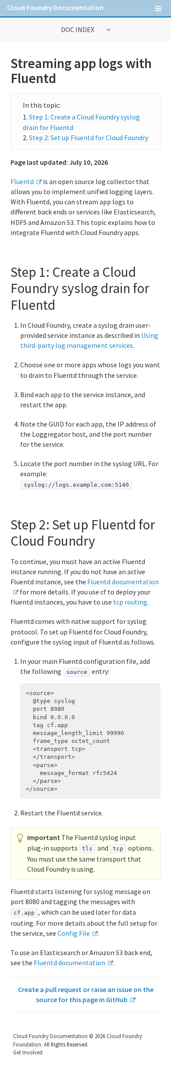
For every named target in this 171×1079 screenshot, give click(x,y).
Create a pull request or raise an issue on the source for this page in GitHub (85, 994)
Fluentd (22, 181)
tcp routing (130, 601)
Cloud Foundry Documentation (55, 7)
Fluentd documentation (69, 962)
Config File (73, 933)
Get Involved (28, 1052)
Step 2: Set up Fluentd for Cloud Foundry (88, 137)
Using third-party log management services (89, 340)
